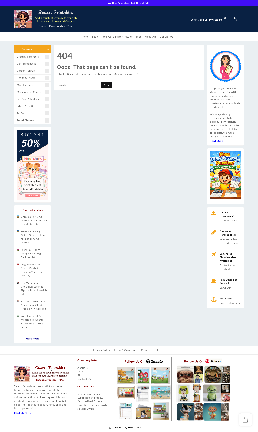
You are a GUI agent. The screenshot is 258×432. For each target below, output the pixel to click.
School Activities (26, 106)
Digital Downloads (88, 393)
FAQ (80, 371)
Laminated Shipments (90, 397)
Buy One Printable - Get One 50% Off (129, 2)
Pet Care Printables (28, 99)
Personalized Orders (89, 401)
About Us (83, 367)
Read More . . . (22, 412)
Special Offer (85, 408)
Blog (80, 375)
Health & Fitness (26, 77)
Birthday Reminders (28, 56)
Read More (216, 140)
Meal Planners (25, 84)
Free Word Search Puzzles (93, 404)
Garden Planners (26, 70)
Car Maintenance (26, 63)
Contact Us (84, 378)
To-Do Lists (23, 113)
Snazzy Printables (144, 428)
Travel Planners (25, 120)
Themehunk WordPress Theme (148, 428)
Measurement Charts (29, 92)
